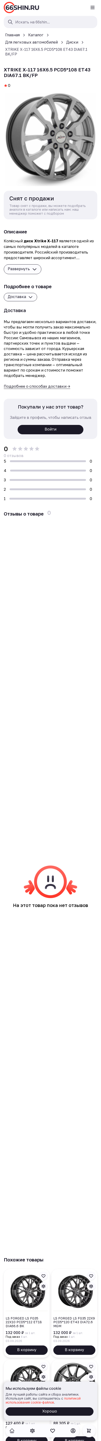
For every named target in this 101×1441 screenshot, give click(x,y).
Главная (12, 35)
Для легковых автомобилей (31, 42)
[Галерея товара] (50, 139)
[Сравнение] (32, 1430)
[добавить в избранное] (43, 1276)
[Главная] (21, 7)
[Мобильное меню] (92, 7)
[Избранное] (52, 1430)
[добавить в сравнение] (43, 1286)
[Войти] (73, 1430)
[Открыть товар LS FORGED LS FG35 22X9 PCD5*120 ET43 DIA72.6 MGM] (74, 1313)
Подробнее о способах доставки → (37, 386)
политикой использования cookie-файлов (43, 1400)
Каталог (35, 35)
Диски (72, 42)
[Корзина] (89, 1430)
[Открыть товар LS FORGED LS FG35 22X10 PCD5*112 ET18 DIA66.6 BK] (27, 1313)
